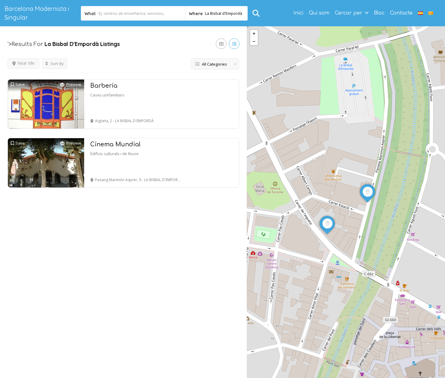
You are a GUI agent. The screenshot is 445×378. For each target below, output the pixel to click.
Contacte (401, 13)
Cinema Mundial (115, 144)
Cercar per (348, 13)
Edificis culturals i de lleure (114, 153)
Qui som (319, 13)
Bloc (379, 13)
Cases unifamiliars (107, 95)
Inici (298, 13)
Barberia (103, 86)
